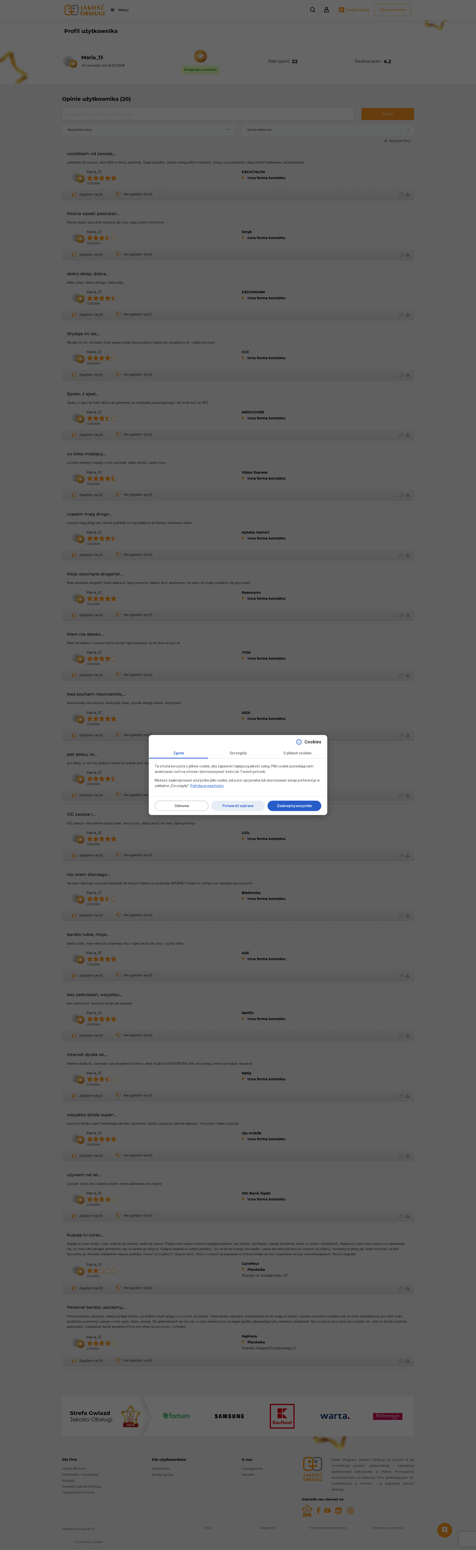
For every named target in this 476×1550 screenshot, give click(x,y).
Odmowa (182, 806)
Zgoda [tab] (178, 753)
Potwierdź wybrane (238, 806)
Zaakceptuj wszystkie (294, 806)
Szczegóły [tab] (238, 753)
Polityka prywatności (207, 786)
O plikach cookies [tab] (297, 753)
